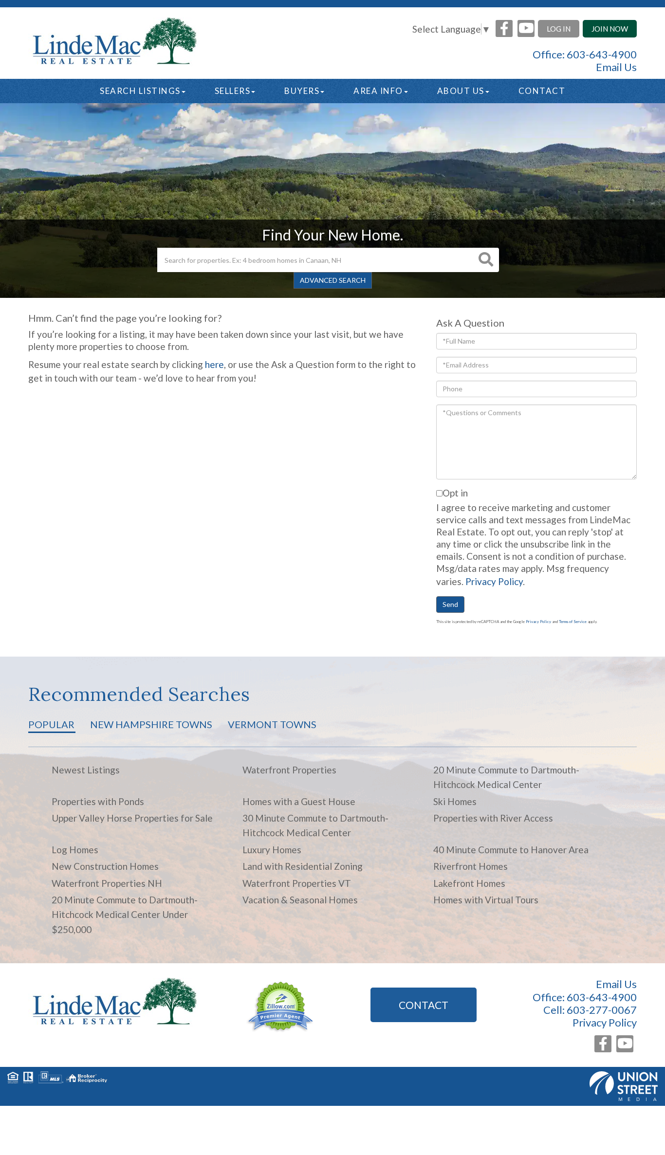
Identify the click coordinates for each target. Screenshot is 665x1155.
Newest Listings (86, 769)
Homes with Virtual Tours (485, 899)
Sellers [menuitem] (233, 91)
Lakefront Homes (469, 883)
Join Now (609, 28)
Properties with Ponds (98, 801)
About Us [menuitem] (460, 91)
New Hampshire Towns (151, 724)
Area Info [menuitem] (378, 91)
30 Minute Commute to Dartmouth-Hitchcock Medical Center (315, 825)
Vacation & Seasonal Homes (300, 899)
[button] (486, 260)
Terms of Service (573, 621)
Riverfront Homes (470, 866)
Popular (51, 724)
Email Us (616, 67)
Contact (423, 1005)
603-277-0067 (602, 1009)
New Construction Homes (105, 866)
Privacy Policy (494, 581)
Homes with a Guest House (298, 801)
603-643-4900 (602, 54)
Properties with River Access (493, 818)
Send (450, 604)
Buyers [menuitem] (301, 91)
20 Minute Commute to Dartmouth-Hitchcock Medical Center (506, 777)
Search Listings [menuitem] (140, 91)
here (214, 364)
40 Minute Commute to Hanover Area (511, 849)
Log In (559, 28)
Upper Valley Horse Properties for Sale (132, 818)
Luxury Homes (271, 849)
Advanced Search (333, 280)
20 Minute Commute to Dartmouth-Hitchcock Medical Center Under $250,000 (125, 914)
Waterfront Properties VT (296, 883)
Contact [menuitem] (542, 91)
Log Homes (75, 849)
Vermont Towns (272, 724)
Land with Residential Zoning (302, 866)
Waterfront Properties (289, 769)
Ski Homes (455, 801)
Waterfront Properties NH (107, 883)
